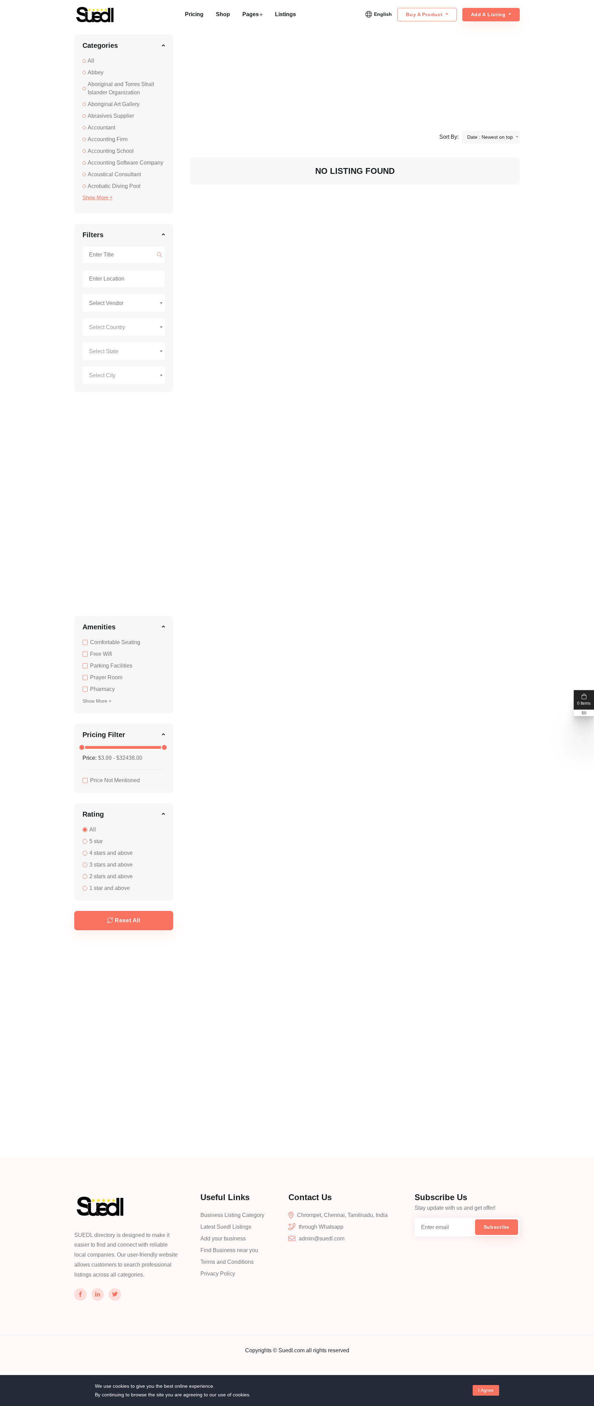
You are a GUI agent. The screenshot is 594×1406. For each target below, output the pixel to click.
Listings (285, 14)
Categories (100, 45)
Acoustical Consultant (114, 174)
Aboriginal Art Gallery (114, 104)
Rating (93, 814)
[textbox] (124, 327)
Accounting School (111, 151)
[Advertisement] (123, 505)
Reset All (127, 920)
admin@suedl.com (321, 1238)
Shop (223, 14)
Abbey (95, 72)
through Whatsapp (321, 1227)
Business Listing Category (232, 1215)
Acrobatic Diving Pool (114, 186)
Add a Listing (489, 14)
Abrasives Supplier (111, 116)
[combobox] (123, 303)
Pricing (194, 14)
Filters (92, 235)
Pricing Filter (103, 734)
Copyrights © (261, 1350)
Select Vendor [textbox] (106, 303)
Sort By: (449, 137)
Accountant (101, 127)
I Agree (486, 1390)
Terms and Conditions (227, 1262)
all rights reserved (327, 1350)
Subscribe (496, 1227)
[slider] (81, 747)
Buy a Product (425, 14)
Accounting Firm (108, 139)
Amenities (99, 627)
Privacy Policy (217, 1274)
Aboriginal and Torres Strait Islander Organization (121, 88)
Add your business (223, 1238)
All (91, 61)
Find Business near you (229, 1250)
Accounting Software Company (125, 163)
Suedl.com (292, 1350)
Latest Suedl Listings (225, 1227)
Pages (250, 14)
